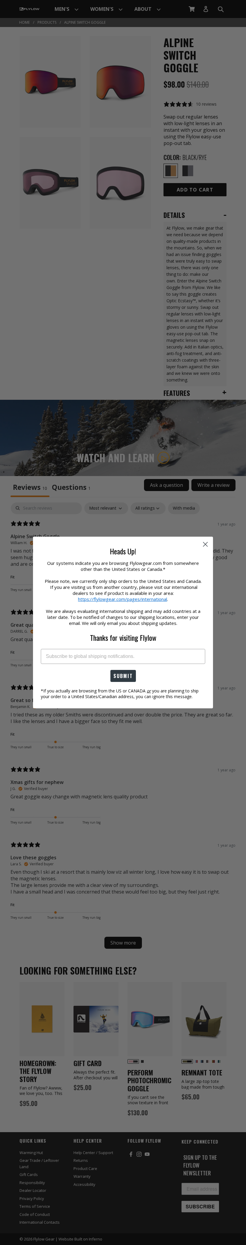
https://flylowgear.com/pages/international (122, 599)
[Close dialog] (205, 544)
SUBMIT (123, 676)
